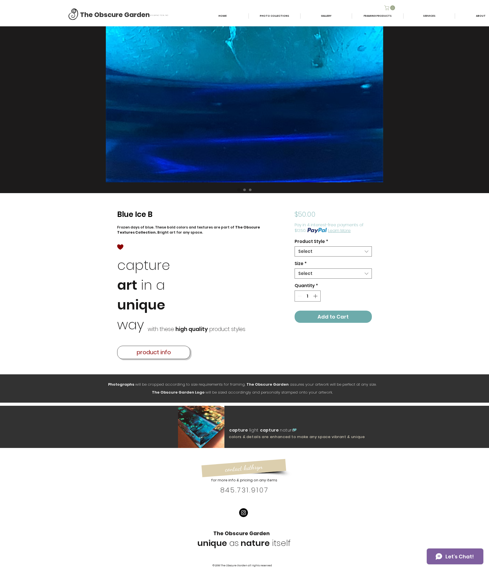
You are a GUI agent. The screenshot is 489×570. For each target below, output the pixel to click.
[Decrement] (299, 296)
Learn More (339, 230)
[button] (390, 7)
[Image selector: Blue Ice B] (239, 190)
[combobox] (333, 251)
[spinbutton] (307, 296)
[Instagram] (243, 512)
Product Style (311, 241)
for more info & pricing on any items (244, 480)
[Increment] (316, 296)
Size (301, 263)
